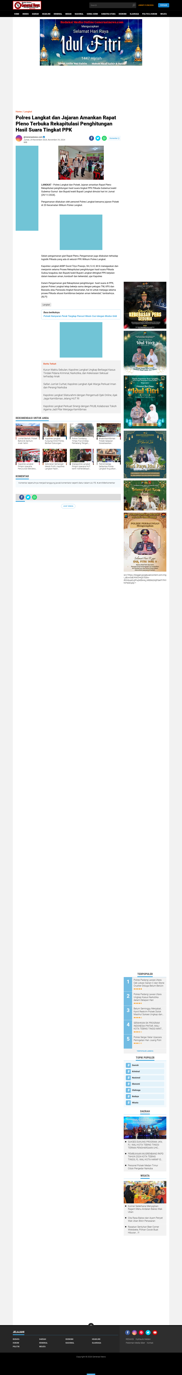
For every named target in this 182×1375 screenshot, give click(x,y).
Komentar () (114, 138)
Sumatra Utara (108, 14)
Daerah (35, 14)
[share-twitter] (97, 138)
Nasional (79, 14)
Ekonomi (123, 14)
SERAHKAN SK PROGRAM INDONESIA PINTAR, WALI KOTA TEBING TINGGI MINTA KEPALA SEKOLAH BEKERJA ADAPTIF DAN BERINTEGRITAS (148, 1026)
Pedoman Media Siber (135, 1343)
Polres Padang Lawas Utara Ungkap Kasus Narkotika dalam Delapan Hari (148, 997)
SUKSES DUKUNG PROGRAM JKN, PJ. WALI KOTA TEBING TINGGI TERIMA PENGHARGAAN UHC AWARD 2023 (145, 1144)
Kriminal (58, 14)
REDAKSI (130, 1339)
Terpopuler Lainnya (145, 1051)
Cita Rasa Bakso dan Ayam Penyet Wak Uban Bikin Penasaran (145, 1219)
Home (16, 14)
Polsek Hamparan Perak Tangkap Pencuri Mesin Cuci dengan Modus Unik (80, 316)
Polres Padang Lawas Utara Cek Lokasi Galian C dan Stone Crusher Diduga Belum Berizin (149, 983)
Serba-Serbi (92, 14)
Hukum (16, 1343)
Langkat (46, 305)
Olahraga (134, 14)
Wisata (163, 14)
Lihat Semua (68, 506)
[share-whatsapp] (104, 138)
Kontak (150, 1343)
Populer (163, 5)
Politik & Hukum (149, 14)
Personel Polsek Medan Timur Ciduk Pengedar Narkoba (143, 1167)
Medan (68, 14)
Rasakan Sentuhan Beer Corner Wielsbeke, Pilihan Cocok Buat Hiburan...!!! (143, 1229)
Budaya (135, 1096)
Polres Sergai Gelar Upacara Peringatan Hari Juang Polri (148, 1039)
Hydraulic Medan (143, 1339)
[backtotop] (91, 1326)
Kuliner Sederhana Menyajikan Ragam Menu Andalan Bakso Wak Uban (145, 1209)
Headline (46, 14)
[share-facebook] (91, 138)
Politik (16, 1346)
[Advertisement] (91, 85)
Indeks (25, 14)
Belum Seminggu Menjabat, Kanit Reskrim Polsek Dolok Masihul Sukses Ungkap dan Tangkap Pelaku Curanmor (148, 1011)
